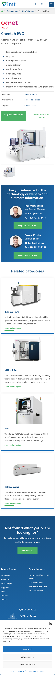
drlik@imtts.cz (35, 213)
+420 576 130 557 (27, 615)
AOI (7, 428)
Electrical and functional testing (39, 577)
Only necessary (27, 657)
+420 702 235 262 (37, 247)
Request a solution (13, 114)
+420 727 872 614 (37, 217)
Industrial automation (38, 587)
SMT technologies (36, 583)
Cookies (12, 671)
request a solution (27, 225)
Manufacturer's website (41, 115)
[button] (50, 623)
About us (5, 579)
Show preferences (28, 664)
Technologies (12, 11)
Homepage (5, 575)
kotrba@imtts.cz (36, 243)
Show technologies (13, 328)
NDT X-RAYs (11, 370)
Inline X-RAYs (12, 312)
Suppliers (5, 587)
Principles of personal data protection (30, 671)
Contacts (5, 595)
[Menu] (51, 4)
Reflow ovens (12, 487)
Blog (3, 591)
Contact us (27, 550)
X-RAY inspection (36, 590)
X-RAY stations (28, 11)
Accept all (27, 649)
